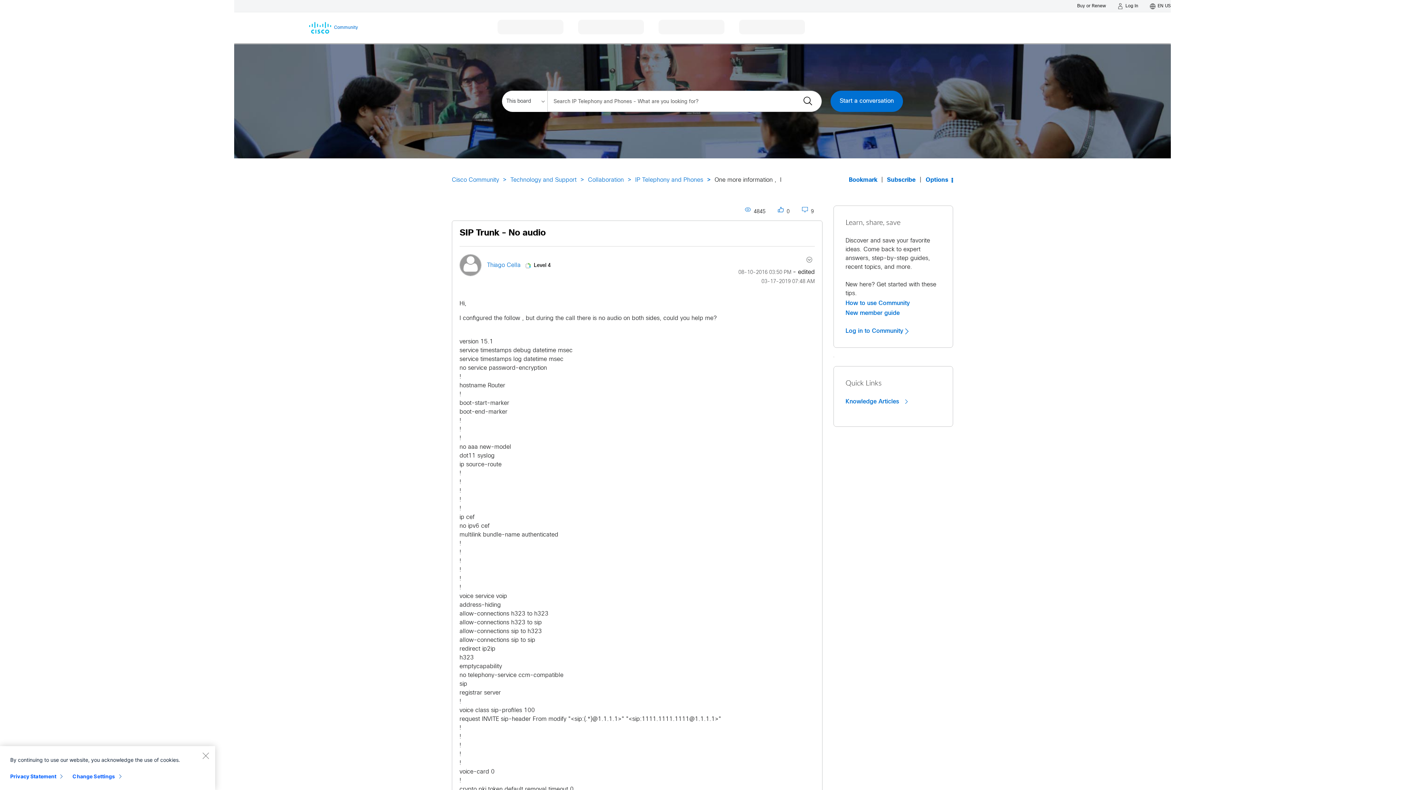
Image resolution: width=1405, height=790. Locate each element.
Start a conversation (867, 101)
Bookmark (863, 180)
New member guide (873, 313)
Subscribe (901, 180)
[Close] (205, 755)
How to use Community (878, 303)
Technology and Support (543, 180)
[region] (107, 768)
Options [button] (937, 180)
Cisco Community (475, 180)
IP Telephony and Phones (669, 180)
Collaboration (606, 180)
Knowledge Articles (873, 402)
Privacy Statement (33, 776)
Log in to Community (875, 331)
